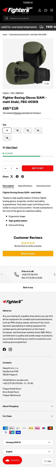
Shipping (17, 113)
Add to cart (37, 168)
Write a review (28, 253)
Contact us (28, 2)
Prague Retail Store (12, 388)
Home (5, 34)
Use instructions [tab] (44, 185)
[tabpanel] (28, 210)
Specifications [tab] (25, 185)
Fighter (6, 93)
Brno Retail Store (11, 392)
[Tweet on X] (11, 176)
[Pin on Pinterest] (22, 176)
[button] (46, 10)
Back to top (28, 287)
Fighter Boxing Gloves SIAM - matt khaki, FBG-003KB (28, 34)
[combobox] (28, 18)
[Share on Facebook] (17, 176)
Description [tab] (8, 185)
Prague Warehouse (12, 395)
